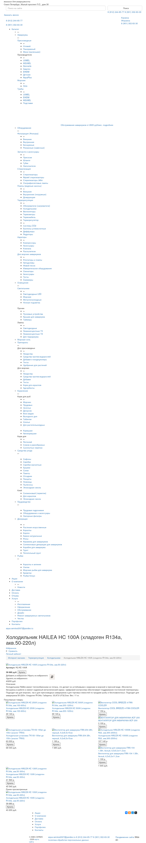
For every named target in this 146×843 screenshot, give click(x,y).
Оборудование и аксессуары (36, 513)
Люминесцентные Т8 (33, 333)
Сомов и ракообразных (34, 444)
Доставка (16, 589)
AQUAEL (27, 63)
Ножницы (27, 481)
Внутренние (28, 142)
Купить (22, 672)
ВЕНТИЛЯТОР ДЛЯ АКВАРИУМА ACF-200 (117, 720)
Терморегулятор (30, 220)
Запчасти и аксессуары (28, 151)
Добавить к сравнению (52, 677)
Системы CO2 (29, 225)
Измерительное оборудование (37, 268)
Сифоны (27, 459)
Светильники (23, 288)
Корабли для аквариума (34, 547)
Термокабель (29, 217)
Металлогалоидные (32, 299)
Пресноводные (24, 40)
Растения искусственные (34, 527)
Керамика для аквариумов (35, 541)
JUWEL (26, 60)
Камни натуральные (32, 535)
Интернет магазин (16, 657)
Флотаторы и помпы (32, 259)
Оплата (15, 592)
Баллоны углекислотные (34, 228)
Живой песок (29, 265)
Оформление (23, 607)
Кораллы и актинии (32, 564)
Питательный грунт (32, 552)
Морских (27, 402)
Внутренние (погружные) (34, 194)
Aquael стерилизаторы (33, 177)
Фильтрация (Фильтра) (27, 133)
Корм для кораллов (32, 385)
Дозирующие (29, 197)
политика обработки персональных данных (68, 839)
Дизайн (20, 612)
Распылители (29, 251)
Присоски (27, 157)
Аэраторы (22, 237)
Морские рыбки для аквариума (37, 570)
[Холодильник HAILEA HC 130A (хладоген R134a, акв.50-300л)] (27, 770)
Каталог (15, 29)
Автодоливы (28, 262)
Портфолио (17, 621)
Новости (21, 587)
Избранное (11, 648)
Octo (25, 86)
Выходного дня (30, 416)
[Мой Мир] (132, 812)
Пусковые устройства (33, 313)
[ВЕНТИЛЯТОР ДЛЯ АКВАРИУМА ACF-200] (119, 717)
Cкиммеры (28, 279)
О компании (17, 581)
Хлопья (26, 422)
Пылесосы (28, 484)
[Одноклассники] (129, 812)
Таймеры (27, 319)
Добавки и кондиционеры (35, 359)
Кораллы (27, 530)
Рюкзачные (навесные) (34, 147)
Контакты (16, 624)
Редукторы (28, 234)
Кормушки (28, 430)
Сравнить (13, 651)
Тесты (26, 276)
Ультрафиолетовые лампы (35, 183)
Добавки (27, 379)
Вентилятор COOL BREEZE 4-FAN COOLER (118, 708)
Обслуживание (24, 609)
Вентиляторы (29, 211)
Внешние (27, 139)
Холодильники (29, 208)
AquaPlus (27, 77)
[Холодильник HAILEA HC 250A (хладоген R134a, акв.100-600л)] (27, 704)
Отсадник (27, 476)
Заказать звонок (11, 14)
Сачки (26, 470)
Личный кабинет (13, 653)
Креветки (27, 572)
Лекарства (28, 353)
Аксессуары (28, 245)
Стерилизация (24, 168)
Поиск (126, 8)
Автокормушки (29, 433)
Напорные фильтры (32, 515)
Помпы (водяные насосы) (29, 185)
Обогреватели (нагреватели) (36, 205)
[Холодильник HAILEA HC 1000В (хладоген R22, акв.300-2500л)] (119, 731)
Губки (25, 163)
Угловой (27, 46)
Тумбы (20, 88)
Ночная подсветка (31, 302)
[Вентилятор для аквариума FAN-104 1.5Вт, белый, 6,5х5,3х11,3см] (119, 749)
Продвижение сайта (124, 837)
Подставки (28, 103)
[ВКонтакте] (126, 812)
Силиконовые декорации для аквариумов (42, 544)
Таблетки (27, 419)
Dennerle (27, 66)
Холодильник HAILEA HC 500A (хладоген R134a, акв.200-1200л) (71, 709)
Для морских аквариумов (29, 254)
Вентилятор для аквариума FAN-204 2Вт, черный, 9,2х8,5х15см (71, 737)
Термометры (29, 214)
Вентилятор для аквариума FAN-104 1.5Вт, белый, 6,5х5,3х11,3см (118, 755)
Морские (21, 80)
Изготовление (23, 604)
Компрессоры (29, 242)
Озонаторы (28, 271)
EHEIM (26, 71)
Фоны (25, 538)
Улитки (26, 567)
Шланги (26, 160)
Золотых (27, 407)
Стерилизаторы (30, 174)
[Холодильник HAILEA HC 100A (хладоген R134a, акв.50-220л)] (27, 793)
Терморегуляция (25, 200)
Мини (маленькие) (31, 51)
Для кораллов (29, 496)
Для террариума (30, 336)
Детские (27, 74)
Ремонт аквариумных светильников (33, 615)
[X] (135, 812)
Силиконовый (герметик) (34, 493)
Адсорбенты (29, 387)
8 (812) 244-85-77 (116, 12)
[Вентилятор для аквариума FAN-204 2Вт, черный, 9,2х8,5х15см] (73, 731)
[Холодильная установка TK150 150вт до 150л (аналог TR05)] (27, 731)
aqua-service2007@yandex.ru (19, 628)
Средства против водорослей (37, 356)
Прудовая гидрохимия (33, 510)
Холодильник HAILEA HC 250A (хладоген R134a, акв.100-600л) (25, 709)
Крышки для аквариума (34, 316)
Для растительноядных (34, 424)
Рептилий (27, 441)
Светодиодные (30, 328)
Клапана (27, 248)
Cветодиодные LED (32, 294)
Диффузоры (29, 231)
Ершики (26, 467)
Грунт (25, 550)
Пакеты (26, 473)
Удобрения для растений (35, 365)
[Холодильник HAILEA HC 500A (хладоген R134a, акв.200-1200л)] (73, 704)
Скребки (27, 461)
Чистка (20, 618)
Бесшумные (28, 144)
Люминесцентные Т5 (33, 331)
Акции (14, 578)
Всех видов (28, 413)
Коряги (26, 533)
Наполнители (29, 165)
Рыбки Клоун (29, 575)
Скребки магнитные (32, 464)
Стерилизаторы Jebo (33, 180)
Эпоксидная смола (32, 487)
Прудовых (27, 405)
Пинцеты (27, 478)
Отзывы (15, 595)
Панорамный (29, 49)
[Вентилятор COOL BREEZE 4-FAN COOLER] (119, 704)
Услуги (15, 598)
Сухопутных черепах (32, 447)
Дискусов (27, 410)
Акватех (26, 68)
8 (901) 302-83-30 (133, 12)
